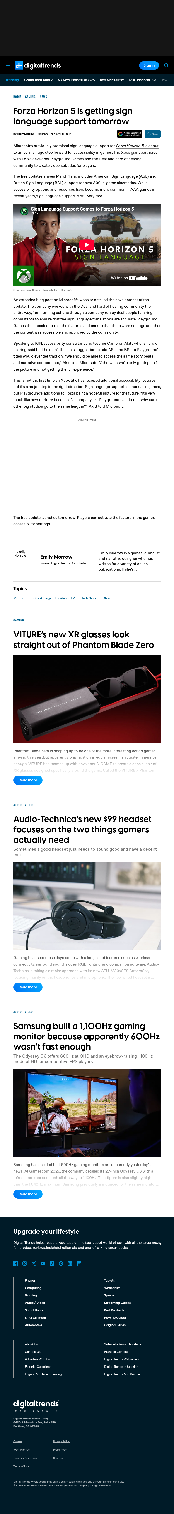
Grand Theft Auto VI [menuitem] (38, 80)
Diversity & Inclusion (25, 1458)
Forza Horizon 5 (130, 145)
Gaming (31, 1295)
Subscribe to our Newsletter (123, 1344)
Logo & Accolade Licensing (43, 1374)
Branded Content (116, 1352)
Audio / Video (35, 1303)
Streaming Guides (117, 1303)
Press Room (60, 1449)
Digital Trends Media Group (38, 1485)
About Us (31, 1344)
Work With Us (21, 1449)
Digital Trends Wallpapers (121, 1359)
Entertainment (35, 1318)
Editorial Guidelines (38, 1366)
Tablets (109, 1280)
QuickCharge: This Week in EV (54, 598)
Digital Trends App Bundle (122, 1374)
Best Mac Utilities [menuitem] (112, 80)
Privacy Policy (61, 1441)
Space (109, 1295)
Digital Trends (29, 72)
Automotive (33, 1325)
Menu (7, 65)
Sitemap (58, 1458)
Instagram (24, 1263)
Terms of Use (21, 1466)
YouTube (43, 1263)
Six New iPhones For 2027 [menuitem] (77, 80)
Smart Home (34, 1310)
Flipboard (79, 1263)
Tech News (89, 598)
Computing (33, 1288)
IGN (38, 343)
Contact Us (33, 1352)
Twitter (33, 1263)
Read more (28, 780)
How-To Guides (115, 1318)
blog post (44, 299)
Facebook (15, 1263)
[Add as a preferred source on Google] (129, 134)
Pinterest (61, 1263)
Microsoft (20, 598)
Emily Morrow (25, 134)
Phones (30, 1280)
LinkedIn (70, 1263)
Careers (17, 1441)
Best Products (114, 1310)
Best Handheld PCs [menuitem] (142, 80)
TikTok (52, 1263)
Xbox (106, 598)
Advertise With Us (37, 1359)
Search (166, 65)
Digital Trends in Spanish (121, 1366)
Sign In (149, 65)
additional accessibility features (128, 380)
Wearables (112, 1288)
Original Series (115, 1325)
